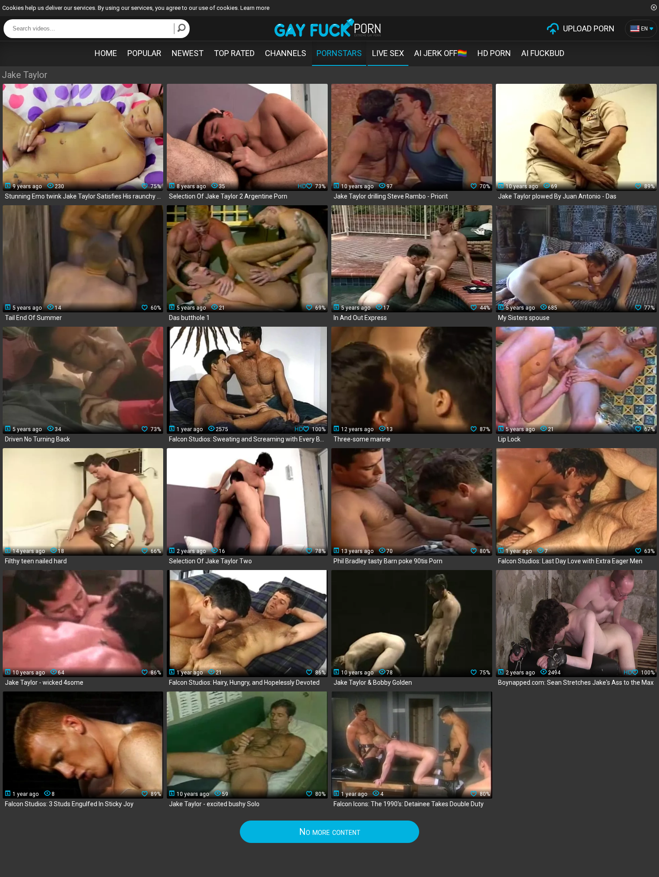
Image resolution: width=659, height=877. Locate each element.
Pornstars (339, 53)
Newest (188, 53)
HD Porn (494, 53)
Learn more (254, 7)
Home (106, 53)
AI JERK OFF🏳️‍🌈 (440, 53)
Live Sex (388, 53)
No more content (329, 831)
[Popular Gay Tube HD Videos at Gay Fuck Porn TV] (327, 27)
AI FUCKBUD (542, 53)
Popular (144, 53)
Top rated (234, 53)
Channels (285, 53)
